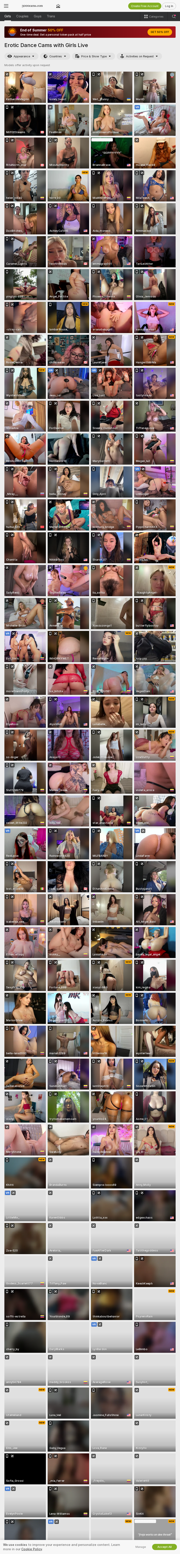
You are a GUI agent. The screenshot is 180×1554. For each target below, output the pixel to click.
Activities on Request (140, 56)
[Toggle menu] (6, 6)
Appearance (22, 56)
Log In (169, 6)
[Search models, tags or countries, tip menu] (174, 16)
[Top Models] (58, 6)
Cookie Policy (31, 1549)
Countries (55, 56)
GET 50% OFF (160, 32)
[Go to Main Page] (32, 6)
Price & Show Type (94, 56)
